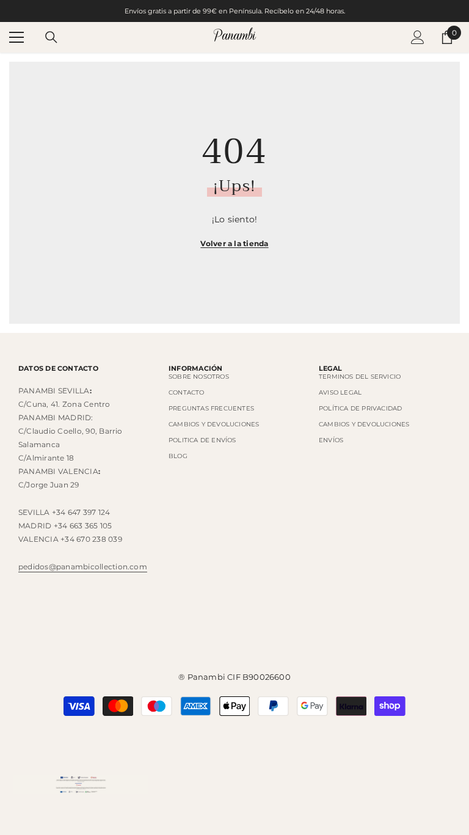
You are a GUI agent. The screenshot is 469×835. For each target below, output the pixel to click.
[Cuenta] (417, 37)
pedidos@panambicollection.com (82, 566)
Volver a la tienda (234, 243)
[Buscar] (51, 37)
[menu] (16, 37)
